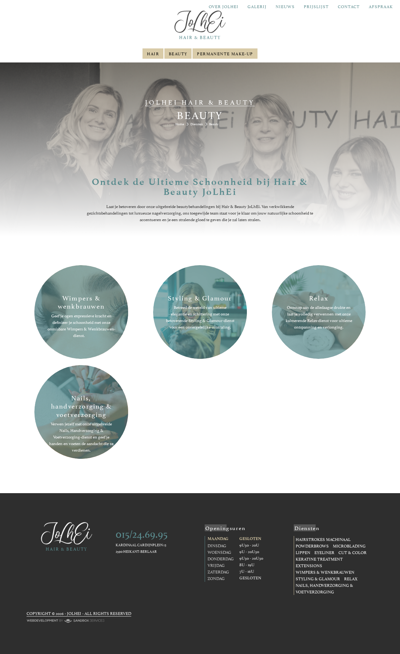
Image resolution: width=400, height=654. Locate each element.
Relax (351, 578)
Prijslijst (316, 6)
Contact (349, 6)
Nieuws (285, 6)
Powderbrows (312, 546)
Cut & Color (352, 552)
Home (179, 123)
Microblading (349, 546)
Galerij (257, 6)
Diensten (196, 123)
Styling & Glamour (318, 578)
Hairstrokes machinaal (323, 539)
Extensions (309, 565)
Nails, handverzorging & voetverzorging (324, 588)
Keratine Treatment (319, 559)
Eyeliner (324, 552)
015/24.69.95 (142, 533)
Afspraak (381, 6)
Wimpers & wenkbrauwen (325, 572)
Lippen (303, 552)
